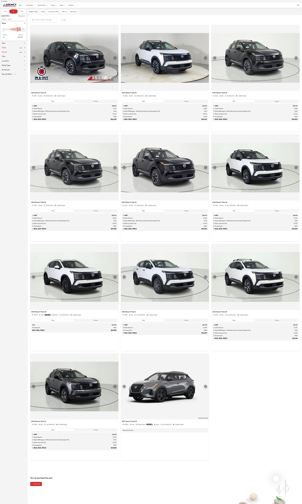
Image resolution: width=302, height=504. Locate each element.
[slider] (3, 29)
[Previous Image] (33, 57)
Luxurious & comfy (53, 11)
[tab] (53, 101)
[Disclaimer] (32, 106)
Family (43, 11)
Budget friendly (33, 11)
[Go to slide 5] (79, 89)
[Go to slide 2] (72, 89)
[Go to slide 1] (69, 89)
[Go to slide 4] (77, 89)
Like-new (64, 11)
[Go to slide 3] (74, 89)
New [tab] (5, 11)
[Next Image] (115, 57)
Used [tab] (22, 11)
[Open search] (298, 5)
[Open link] (47, 315)
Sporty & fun (73, 11)
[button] (36, 58)
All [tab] (13, 11)
